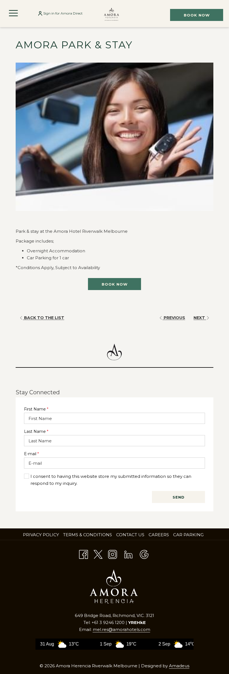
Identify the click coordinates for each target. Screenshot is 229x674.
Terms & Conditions (87, 534)
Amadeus (179, 665)
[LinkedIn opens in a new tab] (128, 554)
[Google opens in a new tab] (144, 554)
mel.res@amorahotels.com (121, 629)
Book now (197, 15)
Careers (159, 534)
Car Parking (188, 534)
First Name (36, 409)
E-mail (31, 453)
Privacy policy (41, 534)
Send (179, 497)
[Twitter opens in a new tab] (98, 554)
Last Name (36, 431)
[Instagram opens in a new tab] (112, 554)
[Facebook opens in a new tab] (83, 554)
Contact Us (130, 534)
